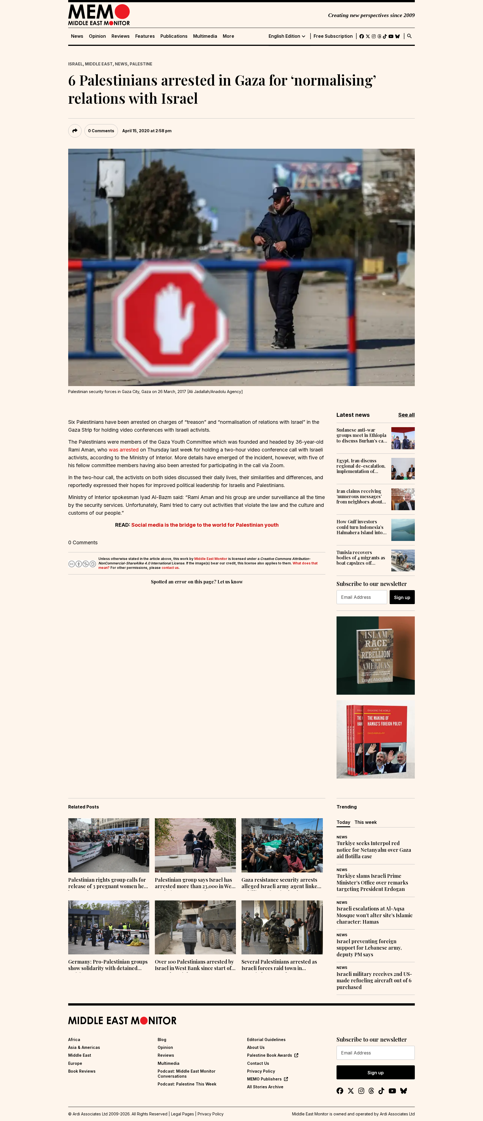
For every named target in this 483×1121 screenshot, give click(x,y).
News (77, 36)
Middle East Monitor (210, 559)
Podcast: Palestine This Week (187, 1084)
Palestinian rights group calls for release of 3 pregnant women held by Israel (108, 884)
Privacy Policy (261, 1071)
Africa (74, 1039)
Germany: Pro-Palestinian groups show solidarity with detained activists (108, 966)
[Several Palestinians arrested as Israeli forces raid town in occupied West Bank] (282, 927)
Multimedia (205, 36)
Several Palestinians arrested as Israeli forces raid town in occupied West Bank (279, 966)
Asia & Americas (84, 1047)
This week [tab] (365, 822)
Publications (174, 36)
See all (406, 415)
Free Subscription (333, 36)
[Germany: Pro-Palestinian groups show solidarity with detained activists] (108, 927)
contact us (170, 568)
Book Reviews (82, 1071)
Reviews (121, 36)
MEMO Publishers (264, 1079)
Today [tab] (343, 822)
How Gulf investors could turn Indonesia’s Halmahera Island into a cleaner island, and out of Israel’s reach (361, 527)
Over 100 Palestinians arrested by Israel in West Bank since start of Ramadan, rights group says (194, 966)
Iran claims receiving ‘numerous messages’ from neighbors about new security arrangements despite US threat (359, 496)
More (228, 36)
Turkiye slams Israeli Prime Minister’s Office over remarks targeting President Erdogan (372, 882)
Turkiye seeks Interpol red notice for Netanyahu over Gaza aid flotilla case (374, 850)
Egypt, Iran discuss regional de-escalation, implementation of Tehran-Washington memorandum (361, 466)
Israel (75, 64)
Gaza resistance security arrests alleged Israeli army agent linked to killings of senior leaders (281, 884)
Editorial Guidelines (266, 1039)
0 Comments (101, 130)
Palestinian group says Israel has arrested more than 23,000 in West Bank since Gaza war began (195, 884)
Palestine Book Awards (269, 1055)
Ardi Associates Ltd (397, 1113)
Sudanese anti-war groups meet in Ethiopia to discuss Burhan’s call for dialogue (361, 435)
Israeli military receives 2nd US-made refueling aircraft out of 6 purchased (374, 980)
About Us (256, 1047)
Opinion (97, 36)
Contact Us (258, 1063)
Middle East (99, 64)
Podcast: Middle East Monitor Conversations (187, 1074)
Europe (75, 1063)
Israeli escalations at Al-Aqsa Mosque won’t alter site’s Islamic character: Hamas (375, 915)
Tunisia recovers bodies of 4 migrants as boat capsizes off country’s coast (361, 558)
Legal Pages (182, 1113)
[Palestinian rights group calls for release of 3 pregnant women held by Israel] (108, 845)
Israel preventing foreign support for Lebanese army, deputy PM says (369, 948)
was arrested (124, 450)
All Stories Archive (265, 1086)
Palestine (141, 64)
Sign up (402, 597)
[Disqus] (196, 662)
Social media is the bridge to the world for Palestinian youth (205, 525)
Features (145, 36)
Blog (162, 1039)
